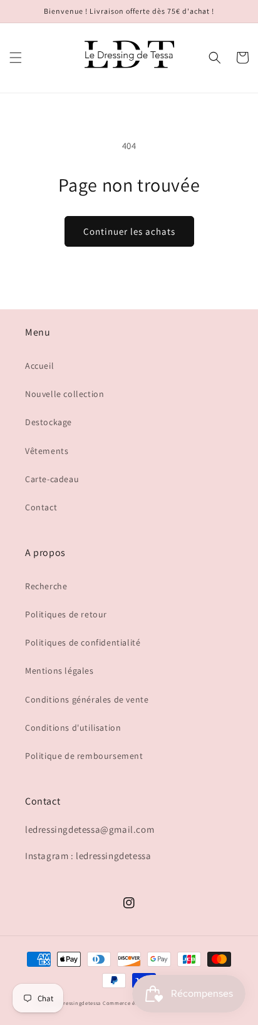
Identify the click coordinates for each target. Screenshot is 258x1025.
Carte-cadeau (52, 479)
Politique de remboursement (84, 755)
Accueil (39, 365)
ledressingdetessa (78, 1002)
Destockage (48, 422)
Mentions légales (59, 670)
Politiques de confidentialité (82, 642)
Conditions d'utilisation (73, 727)
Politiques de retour (66, 614)
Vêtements (46, 450)
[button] (15, 57)
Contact (41, 507)
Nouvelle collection (64, 393)
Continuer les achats (129, 231)
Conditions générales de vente (86, 699)
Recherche (46, 586)
